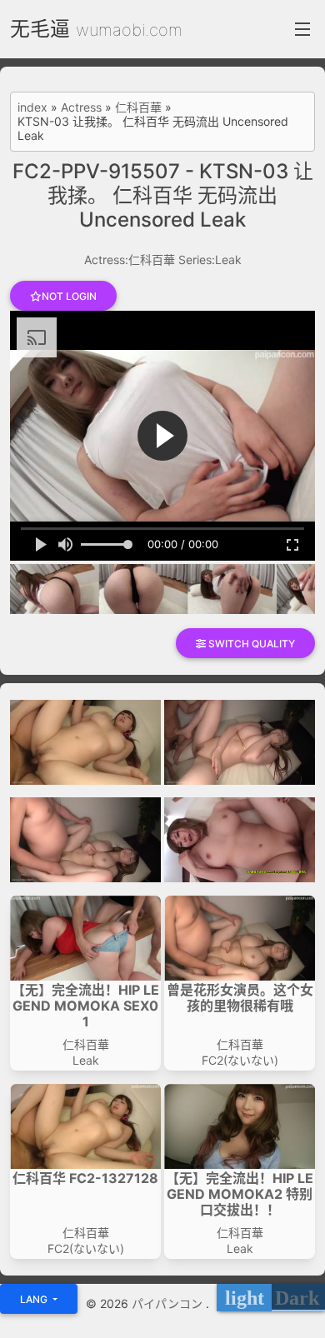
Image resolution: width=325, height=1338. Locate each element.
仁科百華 (138, 107)
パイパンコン (169, 1303)
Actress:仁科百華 (129, 259)
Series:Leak (210, 259)
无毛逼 (40, 29)
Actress (81, 107)
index (33, 107)
